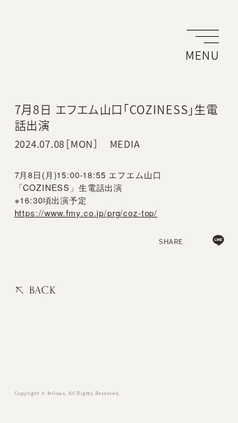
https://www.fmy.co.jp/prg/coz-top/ (86, 213)
